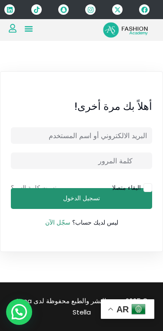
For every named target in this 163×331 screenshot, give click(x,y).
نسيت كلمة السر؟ (34, 187)
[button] (28, 28)
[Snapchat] (63, 9)
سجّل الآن (57, 222)
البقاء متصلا (126, 187)
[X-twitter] (117, 9)
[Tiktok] (36, 9)
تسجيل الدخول (81, 198)
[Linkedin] (9, 9)
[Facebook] (144, 9)
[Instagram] (90, 9)
